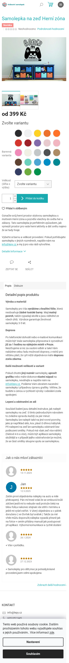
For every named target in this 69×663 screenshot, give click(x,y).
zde (51, 632)
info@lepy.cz (9, 244)
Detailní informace (12, 251)
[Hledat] (41, 4)
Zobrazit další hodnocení (51, 584)
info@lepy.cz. (13, 383)
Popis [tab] (8, 285)
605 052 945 (14, 618)
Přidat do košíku (35, 198)
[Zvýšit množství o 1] (15, 196)
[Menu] (60, 4)
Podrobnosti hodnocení (50, 28)
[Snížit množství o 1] (15, 200)
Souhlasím (33, 654)
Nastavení (33, 642)
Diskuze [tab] (18, 285)
